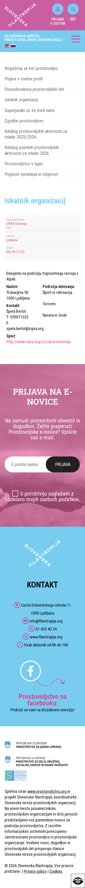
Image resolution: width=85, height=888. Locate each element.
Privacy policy (35, 871)
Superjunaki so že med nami (29, 110)
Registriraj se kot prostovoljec (31, 68)
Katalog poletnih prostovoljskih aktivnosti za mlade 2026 (32, 150)
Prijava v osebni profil (24, 79)
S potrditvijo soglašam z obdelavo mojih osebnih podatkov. (42, 497)
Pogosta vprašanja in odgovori (31, 174)
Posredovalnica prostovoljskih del (34, 89)
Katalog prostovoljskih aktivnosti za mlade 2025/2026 (36, 134)
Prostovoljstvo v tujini (24, 163)
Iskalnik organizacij (21, 99)
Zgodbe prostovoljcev (24, 121)
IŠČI (73, 19)
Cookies (56, 871)
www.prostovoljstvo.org (46, 791)
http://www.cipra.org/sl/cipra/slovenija (38, 341)
